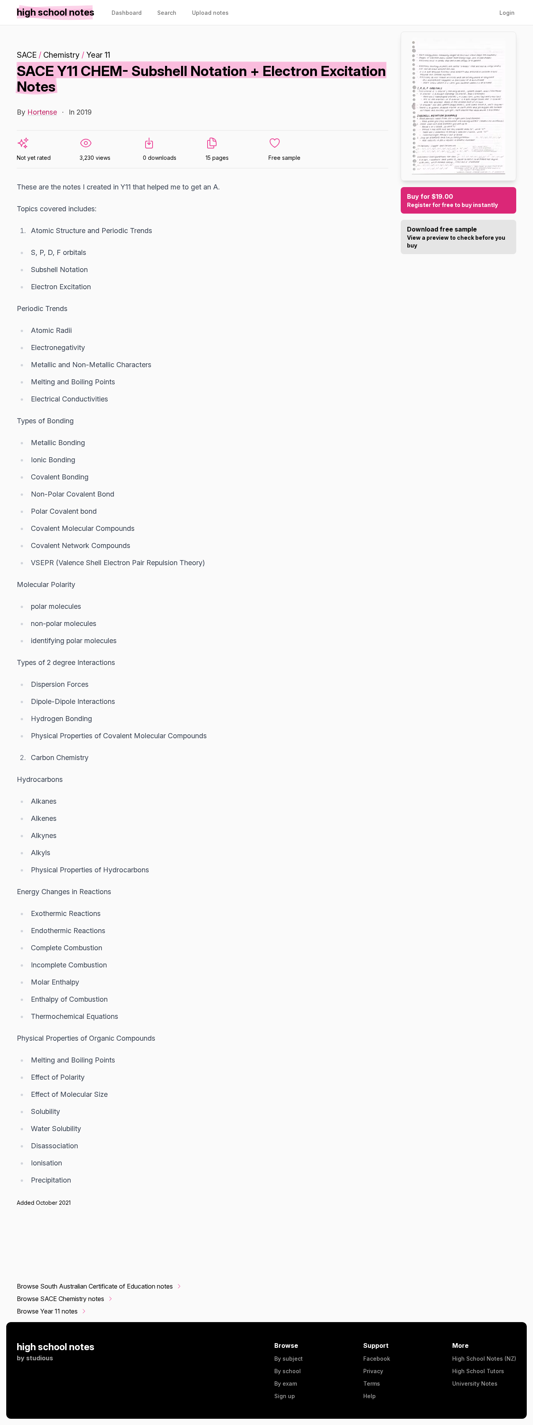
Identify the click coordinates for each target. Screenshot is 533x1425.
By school (287, 1371)
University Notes (474, 1383)
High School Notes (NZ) (484, 1358)
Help (369, 1396)
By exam (285, 1383)
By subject (288, 1358)
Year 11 (98, 55)
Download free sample (456, 237)
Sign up (284, 1396)
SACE (27, 55)
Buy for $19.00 (452, 200)
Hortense (42, 112)
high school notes (55, 1347)
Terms (371, 1383)
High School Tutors (478, 1371)
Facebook (376, 1358)
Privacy (373, 1371)
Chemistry (61, 55)
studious (39, 1358)
